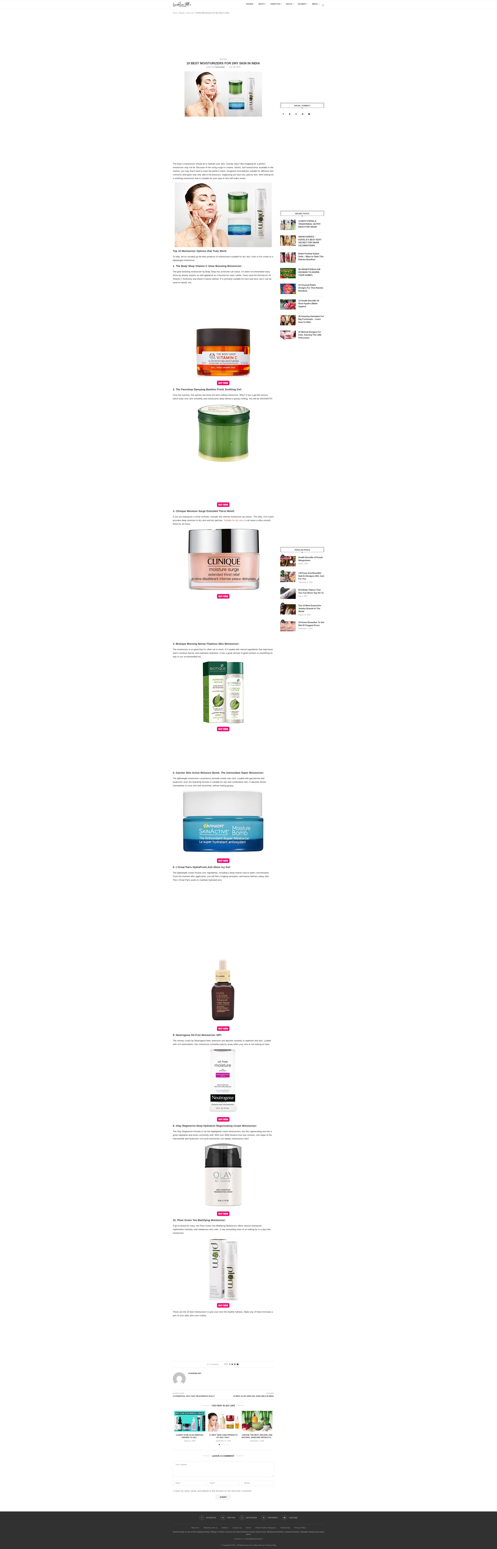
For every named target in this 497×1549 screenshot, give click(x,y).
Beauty (261, 4)
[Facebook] (283, 114)
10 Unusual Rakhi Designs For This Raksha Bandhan (310, 288)
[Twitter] (290, 114)
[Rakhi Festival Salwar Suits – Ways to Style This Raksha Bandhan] (288, 257)
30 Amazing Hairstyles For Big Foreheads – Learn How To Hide (311, 319)
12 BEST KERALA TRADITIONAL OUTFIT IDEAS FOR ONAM (309, 224)
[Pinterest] (303, 114)
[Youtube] (309, 114)
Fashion (249, 4)
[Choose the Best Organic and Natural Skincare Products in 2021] (257, 1421)
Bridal (315, 4)
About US (195, 1528)
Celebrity (302, 4)
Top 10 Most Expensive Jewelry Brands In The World (309, 608)
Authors (225, 1528)
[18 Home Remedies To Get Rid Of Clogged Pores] (288, 626)
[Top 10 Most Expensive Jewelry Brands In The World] (288, 609)
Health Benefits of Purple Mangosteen (310, 558)
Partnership (285, 1528)
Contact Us (237, 1528)
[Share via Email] (238, 1364)
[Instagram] (296, 114)
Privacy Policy (300, 1528)
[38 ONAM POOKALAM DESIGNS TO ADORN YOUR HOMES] (288, 273)
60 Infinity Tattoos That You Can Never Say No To (311, 591)
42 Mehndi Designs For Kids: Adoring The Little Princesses (309, 335)
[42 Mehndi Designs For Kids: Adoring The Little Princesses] (288, 336)
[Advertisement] (220, 37)
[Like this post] (227, 1364)
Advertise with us (210, 1528)
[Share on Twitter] (232, 1364)
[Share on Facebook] (229, 1364)
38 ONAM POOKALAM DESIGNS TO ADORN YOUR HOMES (309, 272)
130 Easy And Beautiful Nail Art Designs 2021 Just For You (311, 576)
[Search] (323, 5)
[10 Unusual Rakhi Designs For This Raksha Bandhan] (288, 289)
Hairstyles (275, 4)
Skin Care (190, 13)
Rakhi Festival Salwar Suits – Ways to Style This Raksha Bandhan (311, 257)
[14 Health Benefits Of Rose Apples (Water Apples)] (288, 304)
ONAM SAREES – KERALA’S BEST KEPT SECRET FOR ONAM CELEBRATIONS (309, 241)
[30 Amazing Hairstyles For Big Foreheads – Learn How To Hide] (288, 320)
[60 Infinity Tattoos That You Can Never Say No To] (288, 594)
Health (289, 4)
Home (175, 13)
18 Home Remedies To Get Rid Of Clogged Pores (311, 623)
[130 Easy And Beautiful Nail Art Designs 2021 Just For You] (288, 577)
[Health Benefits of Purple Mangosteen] (288, 561)
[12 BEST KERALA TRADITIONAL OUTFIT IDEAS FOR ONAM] (288, 225)
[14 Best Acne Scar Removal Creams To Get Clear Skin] (189, 1421)
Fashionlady (220, 67)
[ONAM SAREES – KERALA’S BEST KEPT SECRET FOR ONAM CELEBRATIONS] (288, 240)
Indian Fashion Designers (265, 1528)
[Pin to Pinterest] (235, 1364)
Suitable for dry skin (233, 520)
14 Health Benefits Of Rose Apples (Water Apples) (308, 304)
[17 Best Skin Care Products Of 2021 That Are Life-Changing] (223, 1421)
